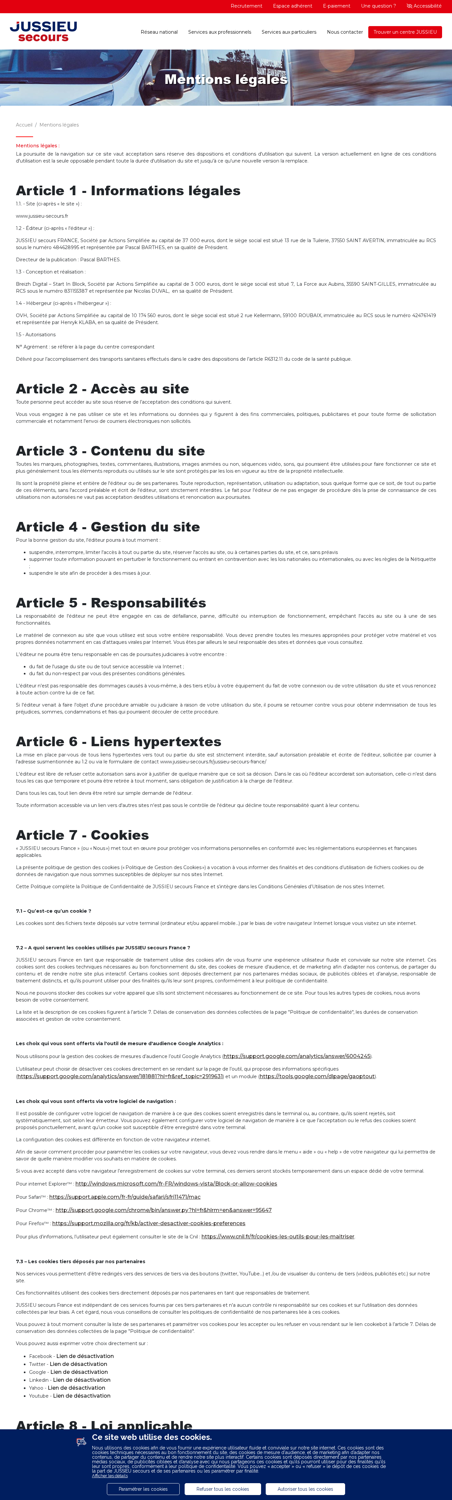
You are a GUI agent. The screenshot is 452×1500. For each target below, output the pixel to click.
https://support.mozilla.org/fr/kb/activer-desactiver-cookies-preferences (149, 1223)
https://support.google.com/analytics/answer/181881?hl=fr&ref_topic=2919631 (120, 1076)
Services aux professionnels (219, 32)
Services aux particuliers (289, 32)
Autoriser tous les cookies (305, 1489)
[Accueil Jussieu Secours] (43, 32)
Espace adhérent (292, 6)
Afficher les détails (110, 1476)
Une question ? (378, 6)
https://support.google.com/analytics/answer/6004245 (297, 1056)
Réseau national (159, 32)
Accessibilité (427, 6)
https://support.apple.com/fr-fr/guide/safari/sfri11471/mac (125, 1197)
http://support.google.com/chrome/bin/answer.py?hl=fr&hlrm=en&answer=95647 (164, 1210)
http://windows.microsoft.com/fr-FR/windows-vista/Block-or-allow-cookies (176, 1184)
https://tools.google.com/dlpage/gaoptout (317, 1076)
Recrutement (246, 6)
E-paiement (336, 6)
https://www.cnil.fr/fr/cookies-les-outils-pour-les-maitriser (278, 1236)
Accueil (24, 125)
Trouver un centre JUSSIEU (405, 32)
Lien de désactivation (85, 1356)
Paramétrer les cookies (143, 1489)
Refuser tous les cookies (223, 1489)
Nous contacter (345, 32)
